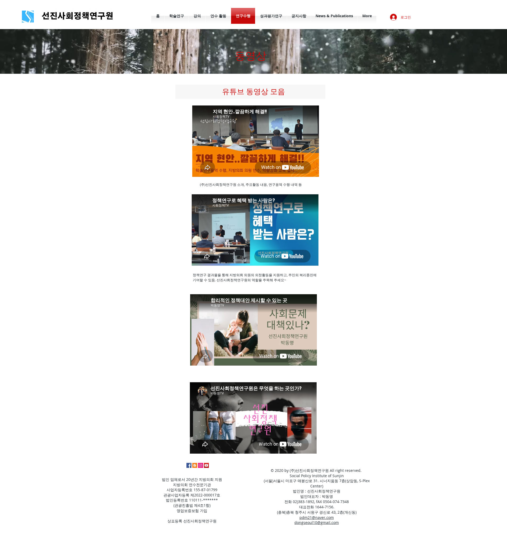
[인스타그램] (200, 465)
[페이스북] (188, 465)
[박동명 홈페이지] (194, 465)
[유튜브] (206, 465)
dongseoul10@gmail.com (316, 522)
